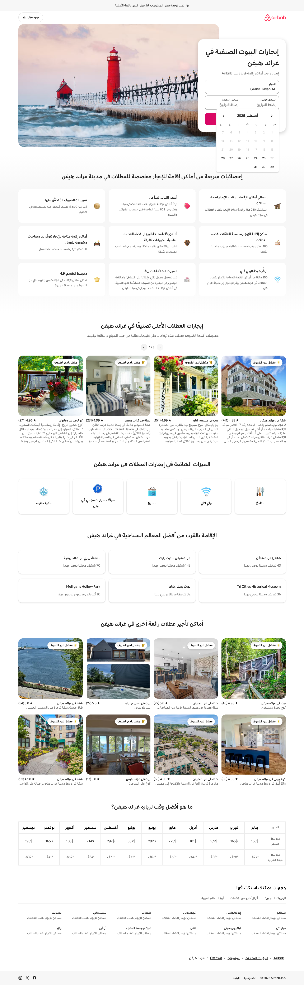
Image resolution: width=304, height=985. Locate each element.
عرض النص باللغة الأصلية (130, 5)
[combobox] (242, 89)
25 (247, 158)
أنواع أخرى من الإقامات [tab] (244, 898)
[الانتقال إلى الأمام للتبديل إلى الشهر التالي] (223, 115)
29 (272, 167)
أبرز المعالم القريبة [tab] (212, 898)
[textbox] (260, 105)
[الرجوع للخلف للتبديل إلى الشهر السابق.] (271, 115)
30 (264, 167)
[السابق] (160, 347)
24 (255, 158)
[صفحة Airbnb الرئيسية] (275, 17)
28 (223, 158)
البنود (236, 978)
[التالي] (144, 347)
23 (264, 158)
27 (231, 158)
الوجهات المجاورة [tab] (275, 898)
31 (255, 167)
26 (239, 158)
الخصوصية (250, 978)
